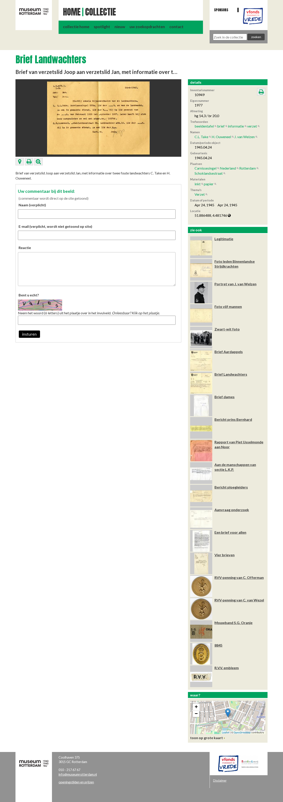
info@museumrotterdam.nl (78, 774)
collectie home (76, 26)
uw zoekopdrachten (147, 26)
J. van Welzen (244, 137)
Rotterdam (247, 168)
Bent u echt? (29, 295)
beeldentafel (204, 126)
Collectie (100, 12)
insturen (29, 334)
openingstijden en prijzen (76, 782)
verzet (252, 126)
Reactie (25, 247)
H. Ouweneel (221, 137)
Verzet (200, 194)
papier (209, 184)
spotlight (102, 26)
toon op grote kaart (206, 738)
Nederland (228, 168)
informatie (236, 126)
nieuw (120, 26)
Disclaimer (220, 780)
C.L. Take (201, 137)
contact (176, 26)
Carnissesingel (205, 168)
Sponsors (221, 9)
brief (221, 126)
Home (71, 12)
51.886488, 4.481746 (211, 215)
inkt (198, 184)
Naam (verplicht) (32, 205)
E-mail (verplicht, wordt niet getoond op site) (55, 226)
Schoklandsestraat (209, 173)
